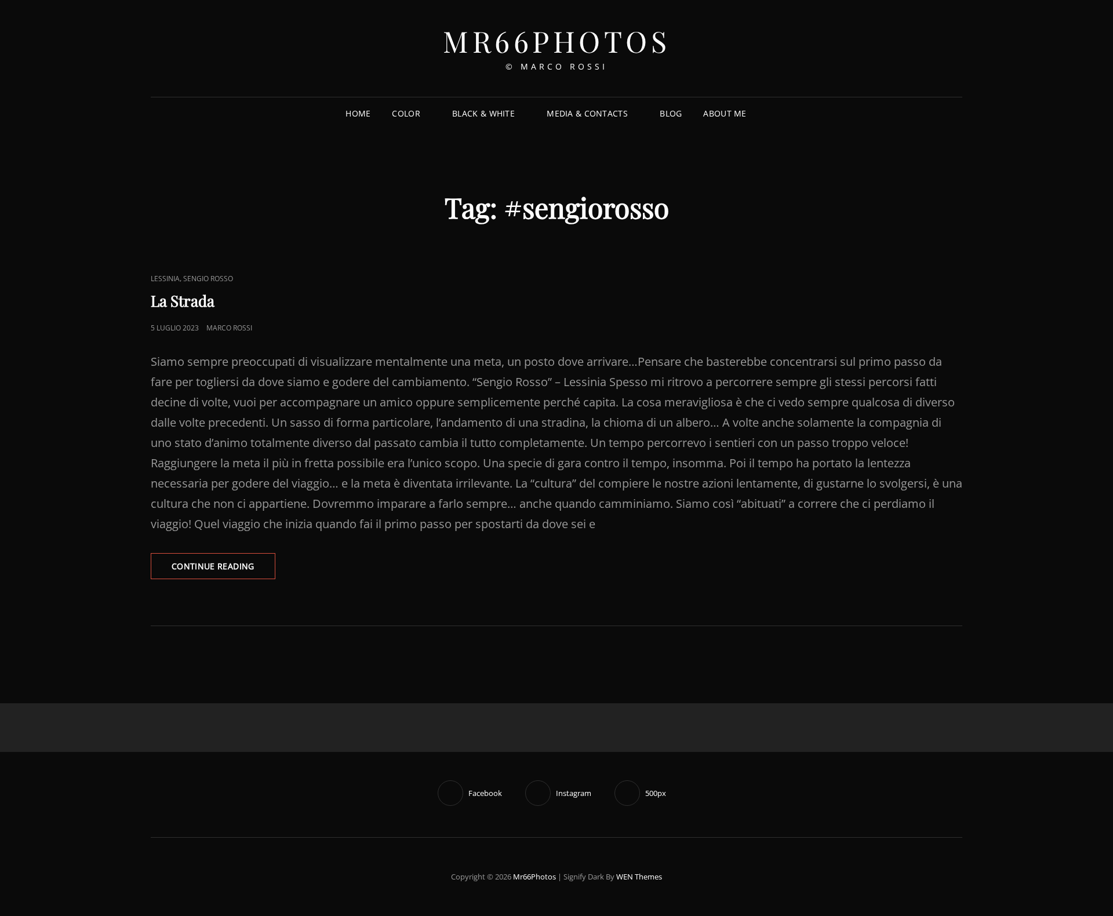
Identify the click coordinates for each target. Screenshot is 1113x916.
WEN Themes (639, 876)
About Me (724, 113)
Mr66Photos (556, 40)
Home (357, 113)
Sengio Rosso (208, 278)
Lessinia (165, 278)
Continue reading (223, 569)
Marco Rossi (229, 328)
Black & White (483, 113)
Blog (671, 113)
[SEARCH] (766, 114)
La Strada (182, 300)
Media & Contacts (587, 113)
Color (406, 113)
